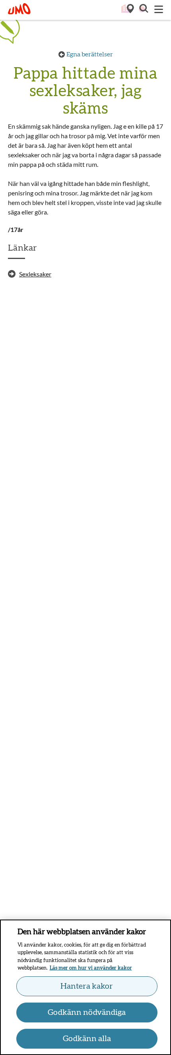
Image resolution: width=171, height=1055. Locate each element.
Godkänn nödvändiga (87, 1012)
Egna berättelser (89, 54)
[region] (85, 987)
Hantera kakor (86, 986)
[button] (143, 9)
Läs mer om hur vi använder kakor (91, 968)
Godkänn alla (87, 1039)
